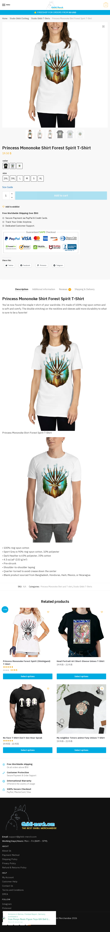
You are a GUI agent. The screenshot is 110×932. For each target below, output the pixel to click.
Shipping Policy (9, 859)
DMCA (5, 894)
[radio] (6, 166)
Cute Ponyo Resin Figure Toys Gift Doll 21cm (29, 919)
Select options (28, 676)
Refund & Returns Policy (14, 867)
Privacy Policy (9, 863)
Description (21, 289)
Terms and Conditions (13, 890)
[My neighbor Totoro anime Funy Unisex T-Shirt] (81, 709)
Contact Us (7, 885)
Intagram (7, 904)
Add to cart (61, 195)
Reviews (63, 289)
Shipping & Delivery (85, 289)
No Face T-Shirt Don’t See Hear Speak (22, 737)
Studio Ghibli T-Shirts (40, 18)
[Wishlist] (48, 612)
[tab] (21, 287)
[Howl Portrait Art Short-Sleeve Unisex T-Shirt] (81, 632)
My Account (8, 877)
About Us (6, 850)
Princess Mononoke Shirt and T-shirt (56, 586)
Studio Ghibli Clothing (19, 18)
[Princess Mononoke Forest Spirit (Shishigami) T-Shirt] (27, 632)
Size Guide (7, 187)
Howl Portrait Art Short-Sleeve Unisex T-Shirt (80, 661)
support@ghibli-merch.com (23, 836)
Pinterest (6, 908)
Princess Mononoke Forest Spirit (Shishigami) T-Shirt (26, 662)
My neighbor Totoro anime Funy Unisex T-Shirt (81, 737)
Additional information (43, 289)
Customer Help (9, 881)
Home (4, 18)
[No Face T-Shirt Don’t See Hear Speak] (27, 709)
